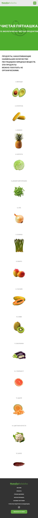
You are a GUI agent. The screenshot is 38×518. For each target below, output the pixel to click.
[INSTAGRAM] (19, 507)
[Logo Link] (9, 3)
